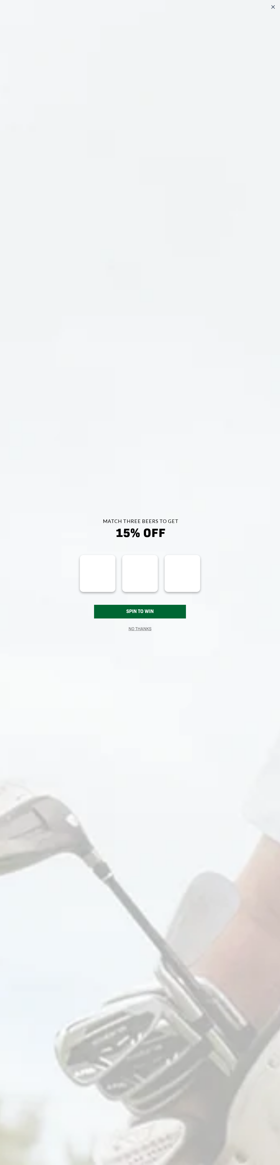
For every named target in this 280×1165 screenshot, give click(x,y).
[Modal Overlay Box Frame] (140, 582)
